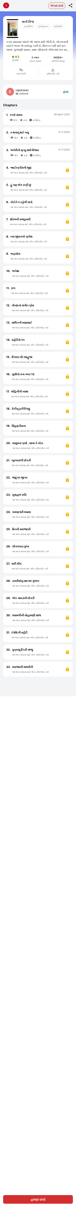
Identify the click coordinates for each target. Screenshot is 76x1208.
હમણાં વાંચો (38, 1199)
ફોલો (66, 92)
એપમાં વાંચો (56, 5)
